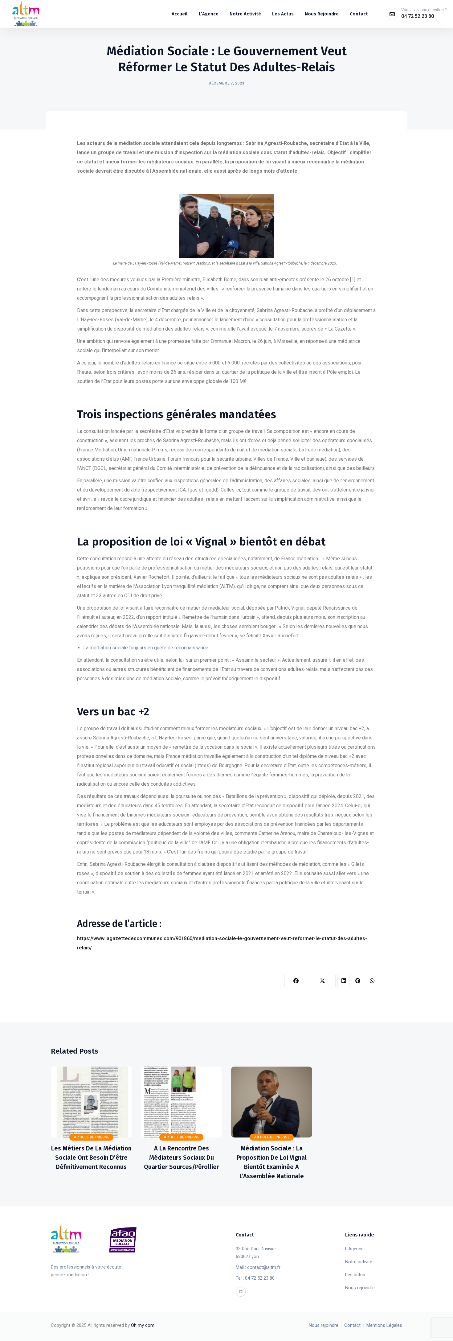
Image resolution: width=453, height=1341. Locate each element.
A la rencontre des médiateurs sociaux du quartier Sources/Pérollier (181, 1157)
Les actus (355, 1274)
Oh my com (142, 1325)
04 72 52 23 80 (417, 16)
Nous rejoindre (360, 1287)
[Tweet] (323, 981)
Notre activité (358, 1262)
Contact (352, 1325)
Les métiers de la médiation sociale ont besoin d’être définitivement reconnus (91, 1157)
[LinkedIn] (343, 981)
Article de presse (91, 1137)
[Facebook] (296, 981)
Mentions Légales (384, 1325)
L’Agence (354, 1249)
